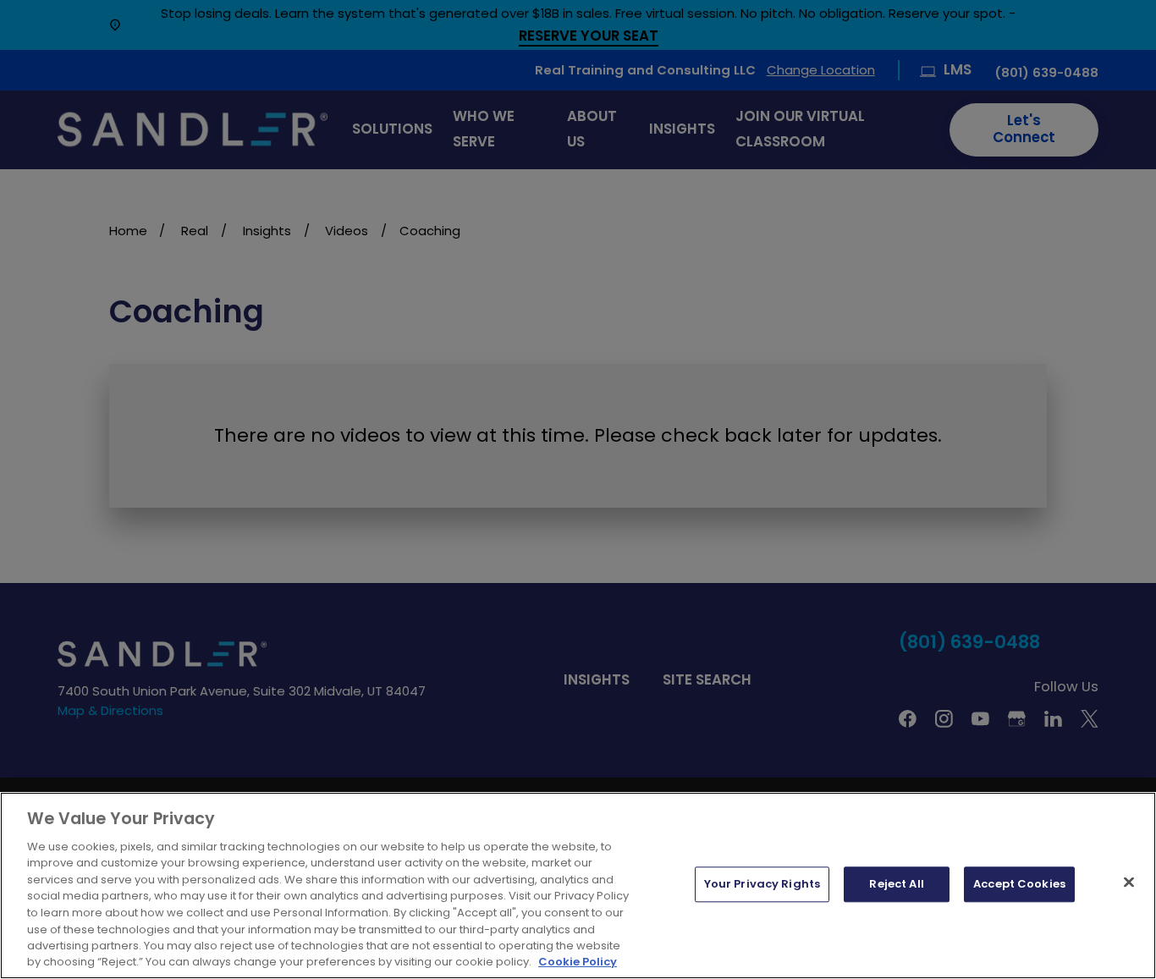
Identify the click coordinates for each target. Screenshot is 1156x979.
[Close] (1129, 882)
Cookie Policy (577, 962)
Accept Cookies (1019, 885)
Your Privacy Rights (762, 885)
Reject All (896, 885)
